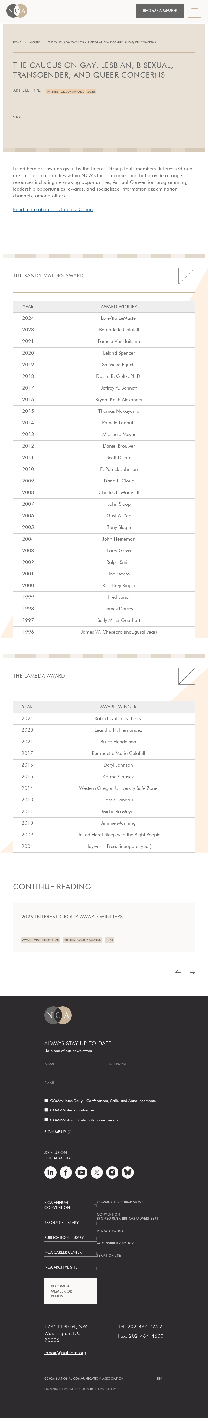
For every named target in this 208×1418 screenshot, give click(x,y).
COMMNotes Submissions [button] (120, 1202)
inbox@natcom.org (65, 1352)
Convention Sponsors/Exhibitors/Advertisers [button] (127, 1217)
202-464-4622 (145, 1326)
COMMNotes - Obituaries (72, 1110)
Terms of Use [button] (109, 1255)
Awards (34, 42)
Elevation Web (107, 1388)
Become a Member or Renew (61, 1291)
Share (17, 117)
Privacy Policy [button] (110, 1231)
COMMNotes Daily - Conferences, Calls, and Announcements (103, 1101)
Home (17, 42)
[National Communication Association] (16, 11)
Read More (24, 906)
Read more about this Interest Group (53, 209)
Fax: (122, 1336)
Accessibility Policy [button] (115, 1243)
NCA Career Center (63, 1252)
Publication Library (64, 1238)
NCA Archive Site (60, 1267)
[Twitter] (47, 118)
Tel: (122, 1326)
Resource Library (61, 1223)
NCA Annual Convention (57, 1205)
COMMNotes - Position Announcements (84, 1120)
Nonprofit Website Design (66, 1388)
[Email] (59, 118)
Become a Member (160, 11)
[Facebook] (34, 118)
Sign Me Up (55, 1132)
